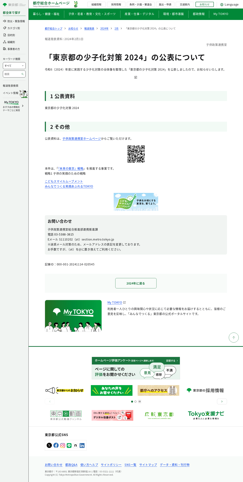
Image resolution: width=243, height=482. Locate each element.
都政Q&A (71, 464)
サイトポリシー (111, 464)
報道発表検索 (10, 85)
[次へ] (222, 401)
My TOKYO (220, 14)
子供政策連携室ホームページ (81, 138)
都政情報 (199, 14)
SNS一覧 (130, 464)
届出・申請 (165, 4)
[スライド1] (132, 402)
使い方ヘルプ (89, 464)
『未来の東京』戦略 (70, 168)
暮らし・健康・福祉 (46, 14)
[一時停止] (139, 401)
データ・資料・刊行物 (174, 464)
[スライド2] (135, 402)
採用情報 (116, 4)
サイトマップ (148, 464)
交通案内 (185, 4)
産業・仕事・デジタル (139, 14)
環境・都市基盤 (173, 14)
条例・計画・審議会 (141, 4)
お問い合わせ (54, 464)
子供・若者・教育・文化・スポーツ (92, 14)
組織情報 (96, 4)
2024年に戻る (135, 283)
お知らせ (205, 4)
